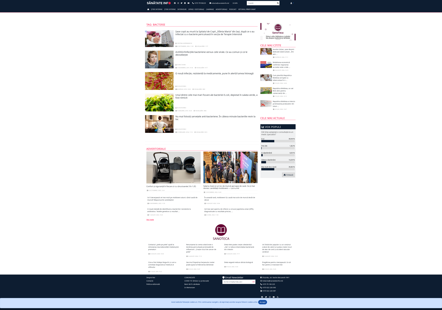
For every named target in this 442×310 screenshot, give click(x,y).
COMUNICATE (189, 277)
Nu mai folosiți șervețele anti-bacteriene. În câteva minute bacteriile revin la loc (215, 118)
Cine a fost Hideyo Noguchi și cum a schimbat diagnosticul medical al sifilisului (162, 264)
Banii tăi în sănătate (192, 284)
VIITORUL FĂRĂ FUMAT (247, 9)
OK (253, 282)
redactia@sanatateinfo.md (272, 281)
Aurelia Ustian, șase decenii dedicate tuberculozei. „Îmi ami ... (283, 51)
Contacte (149, 281)
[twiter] (266, 297)
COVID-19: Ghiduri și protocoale (196, 281)
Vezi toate (150, 219)
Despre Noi (150, 277)
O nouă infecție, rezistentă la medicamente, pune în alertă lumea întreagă (214, 73)
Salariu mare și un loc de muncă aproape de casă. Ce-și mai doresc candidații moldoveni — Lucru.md (229, 187)
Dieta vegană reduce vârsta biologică (238, 262)
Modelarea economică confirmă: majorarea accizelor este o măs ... (281, 64)
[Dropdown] (292, 3)
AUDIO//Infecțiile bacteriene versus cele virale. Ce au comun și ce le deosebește (211, 53)
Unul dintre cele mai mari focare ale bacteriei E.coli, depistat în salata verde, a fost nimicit (216, 96)
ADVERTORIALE (221, 9)
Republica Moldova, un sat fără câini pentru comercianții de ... (283, 90)
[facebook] (262, 297)
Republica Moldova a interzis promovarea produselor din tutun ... (284, 103)
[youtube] (274, 297)
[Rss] (277, 297)
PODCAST (232, 9)
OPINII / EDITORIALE (196, 9)
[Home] (148, 9)
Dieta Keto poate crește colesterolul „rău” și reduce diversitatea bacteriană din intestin (239, 246)
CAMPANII (210, 9)
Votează (289, 175)
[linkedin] (269, 297)
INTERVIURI (181, 9)
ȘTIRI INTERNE (156, 9)
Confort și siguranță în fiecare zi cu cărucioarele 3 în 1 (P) (171, 186)
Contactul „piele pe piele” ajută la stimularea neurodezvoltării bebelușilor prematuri (163, 246)
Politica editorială (153, 284)
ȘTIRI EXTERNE (170, 9)
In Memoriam (189, 287)
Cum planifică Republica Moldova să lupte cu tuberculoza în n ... (282, 77)
